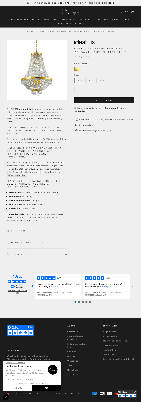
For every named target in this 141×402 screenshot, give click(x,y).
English (39, 394)
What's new (73, 361)
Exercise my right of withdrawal (118, 359)
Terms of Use (109, 354)
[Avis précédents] (32, 286)
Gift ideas (71, 356)
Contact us (72, 331)
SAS (80, 394)
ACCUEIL (30, 32)
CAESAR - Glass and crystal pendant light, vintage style (86, 32)
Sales (69, 365)
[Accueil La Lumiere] (70, 12)
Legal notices (109, 331)
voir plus (54, 286)
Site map (71, 351)
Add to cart (104, 100)
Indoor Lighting (41, 19)
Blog (60, 23)
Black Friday (73, 370)
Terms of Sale (109, 350)
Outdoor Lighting (65, 19)
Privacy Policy (110, 336)
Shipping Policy (110, 345)
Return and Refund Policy (115, 341)
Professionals (75, 23)
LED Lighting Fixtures (94, 19)
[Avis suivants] (132, 286)
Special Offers (74, 374)
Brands (115, 19)
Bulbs (126, 19)
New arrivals (19, 19)
